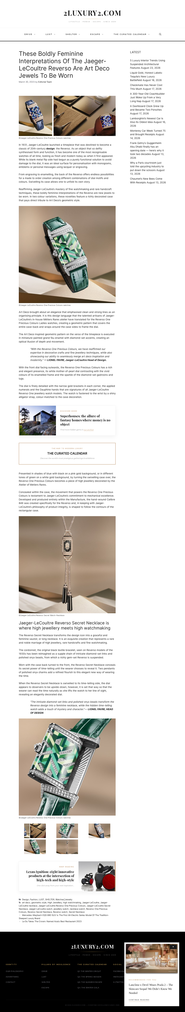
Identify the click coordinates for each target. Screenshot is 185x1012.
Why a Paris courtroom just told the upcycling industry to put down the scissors (147, 166)
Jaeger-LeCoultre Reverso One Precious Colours (62, 905)
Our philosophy (14, 971)
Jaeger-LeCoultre (38, 144)
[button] (35, 34)
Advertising (12, 977)
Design (25, 899)
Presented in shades (31, 473)
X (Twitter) (119, 982)
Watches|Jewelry (64, 899)
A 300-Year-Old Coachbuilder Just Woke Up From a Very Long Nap (147, 97)
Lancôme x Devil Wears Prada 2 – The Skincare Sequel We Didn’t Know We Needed (151, 988)
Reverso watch (60, 912)
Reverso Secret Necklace (40, 912)
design (50, 148)
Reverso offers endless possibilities (93, 174)
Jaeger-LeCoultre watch (40, 909)
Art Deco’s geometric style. (64, 200)
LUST (49, 34)
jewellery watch (61, 909)
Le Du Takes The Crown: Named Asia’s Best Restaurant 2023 (52, 921)
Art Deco (29, 334)
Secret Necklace (77, 912)
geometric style (38, 902)
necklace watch (77, 909)
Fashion (34, 899)
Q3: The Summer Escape (89, 982)
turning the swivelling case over (92, 477)
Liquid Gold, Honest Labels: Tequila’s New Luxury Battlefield (146, 76)
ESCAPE (95, 34)
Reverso (65, 148)
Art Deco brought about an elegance (40, 312)
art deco (26, 902)
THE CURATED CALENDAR (130, 34)
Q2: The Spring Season (89, 977)
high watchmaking (72, 902)
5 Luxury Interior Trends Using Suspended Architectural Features (147, 64)
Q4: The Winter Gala (88, 987)
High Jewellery (55, 902)
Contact (10, 982)
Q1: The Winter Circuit (89, 971)
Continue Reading (139, 1000)
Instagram (119, 977)
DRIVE (28, 34)
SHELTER (71, 34)
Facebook (118, 971)
